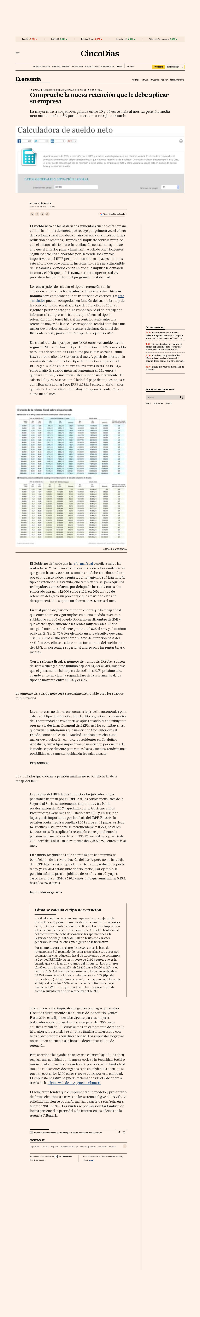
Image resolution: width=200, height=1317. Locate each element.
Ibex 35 (25, 39)
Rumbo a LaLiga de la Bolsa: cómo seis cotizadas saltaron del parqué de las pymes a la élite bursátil (165, 358)
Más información (37, 1160)
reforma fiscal (82, 563)
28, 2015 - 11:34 (45, 207)
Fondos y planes (92, 67)
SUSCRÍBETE (158, 67)
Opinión (119, 67)
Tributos (45, 1146)
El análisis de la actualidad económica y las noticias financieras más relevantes (68, 1132)
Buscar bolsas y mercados (160, 389)
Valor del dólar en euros (159, 39)
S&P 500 (55, 39)
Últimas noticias (107, 67)
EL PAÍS (129, 66)
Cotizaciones (77, 67)
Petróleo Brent (87, 39)
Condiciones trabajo (69, 1146)
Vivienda (135, 80)
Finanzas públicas (88, 1146)
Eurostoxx (158, 404)
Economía (66, 67)
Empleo (145, 80)
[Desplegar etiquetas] (125, 1146)
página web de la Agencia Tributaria (74, 1083)
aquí (91, 1160)
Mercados (56, 67)
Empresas (102, 1146)
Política (164, 80)
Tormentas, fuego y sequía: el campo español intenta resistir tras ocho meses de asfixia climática (164, 347)
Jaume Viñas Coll (40, 203)
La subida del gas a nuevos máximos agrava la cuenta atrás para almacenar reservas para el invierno (164, 335)
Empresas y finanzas (41, 67)
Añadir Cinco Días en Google (114, 214)
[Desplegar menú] (18, 53)
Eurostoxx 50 (121, 39)
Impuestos (154, 80)
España (54, 1146)
